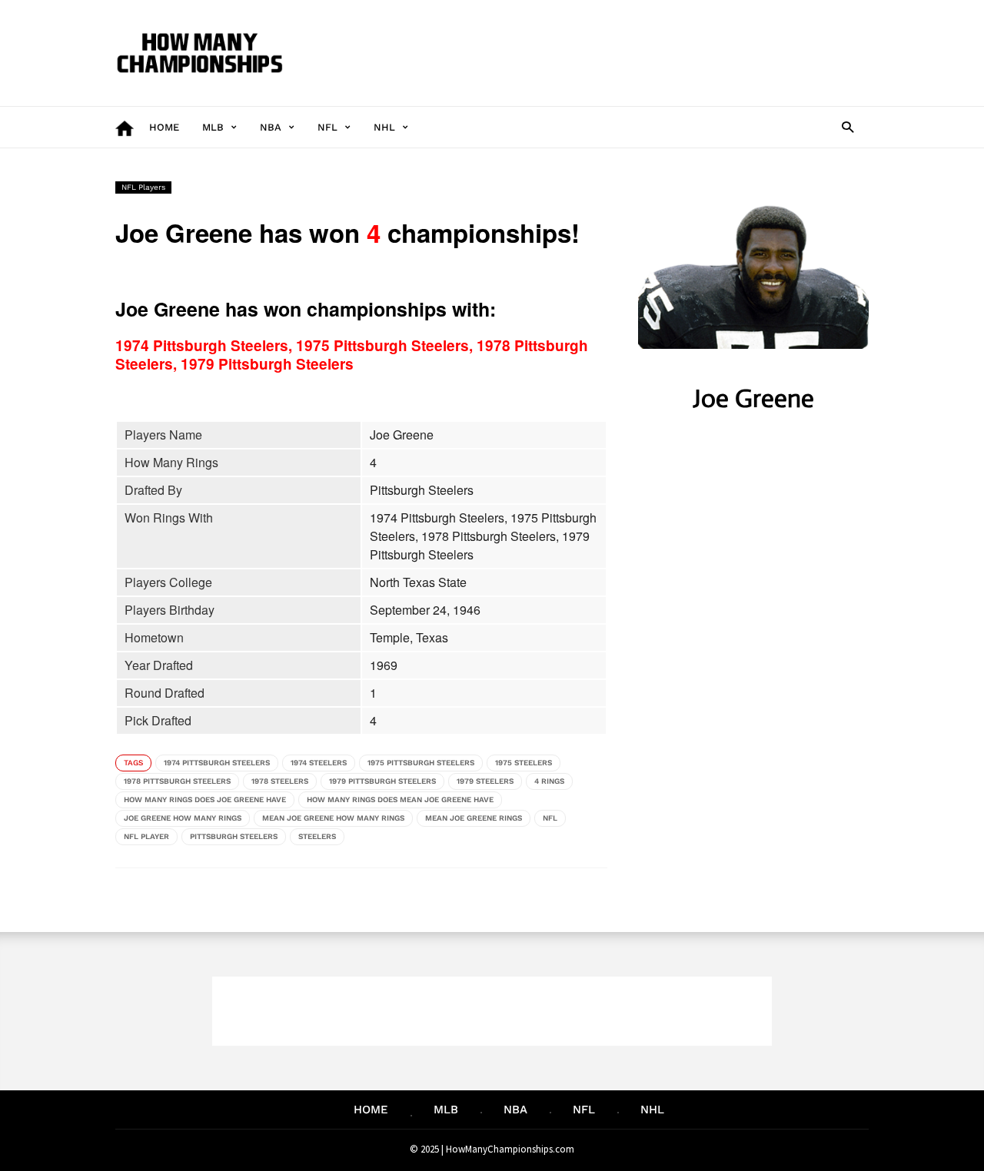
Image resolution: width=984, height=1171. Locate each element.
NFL (327, 127)
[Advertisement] (589, 53)
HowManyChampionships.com (510, 1149)
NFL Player (146, 836)
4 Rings (549, 781)
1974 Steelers (319, 762)
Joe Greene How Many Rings (182, 818)
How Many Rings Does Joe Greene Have (205, 799)
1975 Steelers (523, 762)
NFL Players (143, 187)
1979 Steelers (485, 781)
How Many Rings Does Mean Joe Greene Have (400, 799)
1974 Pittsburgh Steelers (217, 762)
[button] (847, 126)
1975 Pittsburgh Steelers (420, 762)
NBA (270, 127)
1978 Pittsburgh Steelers (177, 781)
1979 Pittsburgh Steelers (382, 781)
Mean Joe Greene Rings (473, 818)
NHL (384, 127)
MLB (213, 127)
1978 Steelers (279, 781)
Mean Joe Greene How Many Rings (333, 818)
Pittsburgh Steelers (234, 836)
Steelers (317, 836)
